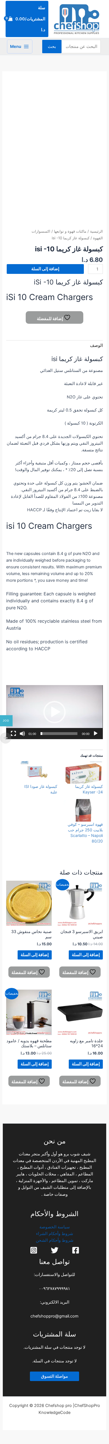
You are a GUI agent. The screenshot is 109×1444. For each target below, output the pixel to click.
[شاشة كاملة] (13, 733)
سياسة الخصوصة (54, 1226)
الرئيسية (96, 231)
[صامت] (22, 733)
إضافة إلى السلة (45, 268)
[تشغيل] (95, 733)
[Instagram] (33, 1250)
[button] (54, 712)
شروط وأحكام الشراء (54, 1233)
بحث (52, 46)
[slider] (59, 733)
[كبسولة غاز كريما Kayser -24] (83, 772)
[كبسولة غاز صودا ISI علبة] (37, 772)
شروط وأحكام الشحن (55, 1240)
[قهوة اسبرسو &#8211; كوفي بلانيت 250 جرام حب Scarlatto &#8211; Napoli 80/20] (83, 810)
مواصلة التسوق (54, 1376)
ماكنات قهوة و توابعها (70, 231)
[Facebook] (75, 1250)
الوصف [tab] (96, 345)
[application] (54, 712)
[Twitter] (54, 1250)
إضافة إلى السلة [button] (86, 954)
